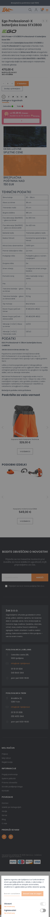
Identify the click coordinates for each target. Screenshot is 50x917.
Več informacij (9, 906)
